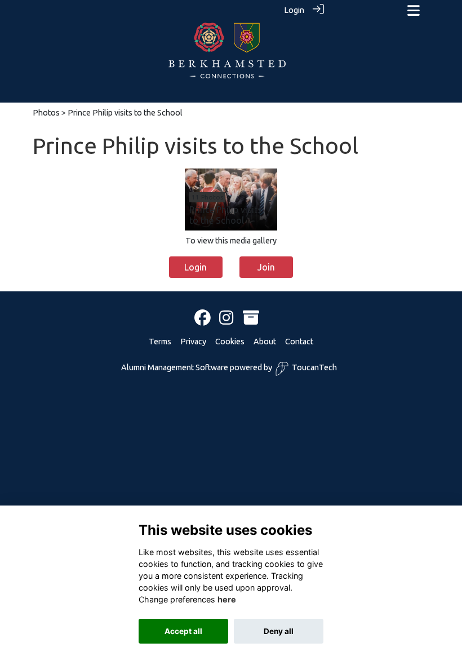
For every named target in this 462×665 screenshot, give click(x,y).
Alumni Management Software (174, 367)
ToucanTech (314, 367)
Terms (160, 341)
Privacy (193, 341)
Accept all (183, 631)
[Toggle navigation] (413, 10)
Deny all (279, 631)
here (226, 599)
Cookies (230, 341)
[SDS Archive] (251, 318)
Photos (46, 112)
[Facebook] (202, 318)
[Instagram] (226, 318)
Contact (299, 341)
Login (294, 10)
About (265, 341)
